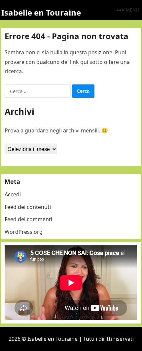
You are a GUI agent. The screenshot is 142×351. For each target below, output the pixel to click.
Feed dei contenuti (28, 207)
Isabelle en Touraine (41, 12)
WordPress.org (24, 231)
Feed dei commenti (28, 219)
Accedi (13, 194)
